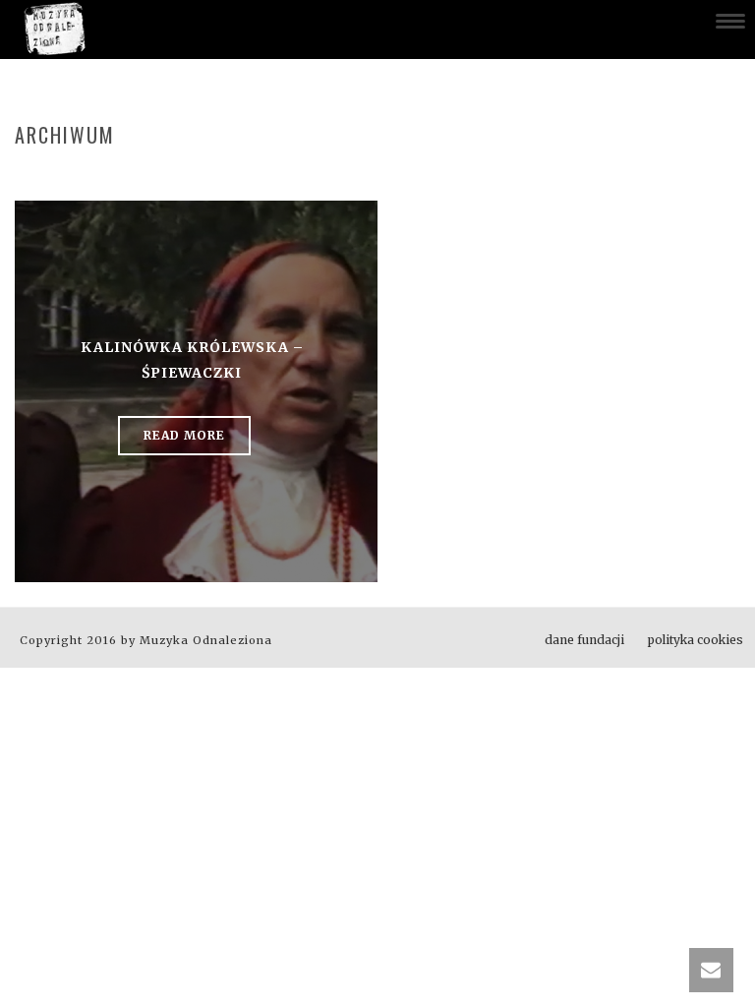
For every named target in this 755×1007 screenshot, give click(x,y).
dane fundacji (584, 639)
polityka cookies (695, 639)
